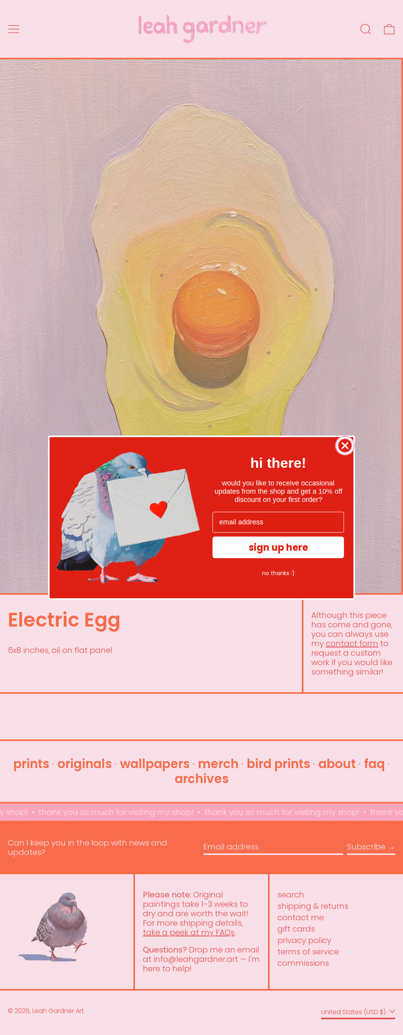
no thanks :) (278, 573)
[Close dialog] (345, 445)
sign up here (278, 547)
